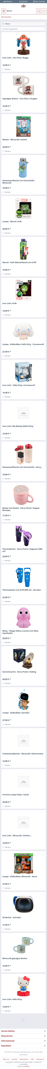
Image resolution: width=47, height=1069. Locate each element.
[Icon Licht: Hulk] (23, 290)
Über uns (6, 1059)
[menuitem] (6, 11)
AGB (32, 1059)
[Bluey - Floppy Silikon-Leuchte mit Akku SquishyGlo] (23, 617)
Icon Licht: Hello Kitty (12, 999)
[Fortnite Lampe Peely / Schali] (23, 781)
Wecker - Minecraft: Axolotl (14, 139)
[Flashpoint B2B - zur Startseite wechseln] (23, 5)
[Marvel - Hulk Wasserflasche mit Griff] (23, 249)
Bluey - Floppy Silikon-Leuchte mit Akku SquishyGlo (20, 632)
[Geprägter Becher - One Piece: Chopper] (23, 85)
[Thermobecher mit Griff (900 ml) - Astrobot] (23, 576)
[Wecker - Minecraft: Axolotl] (23, 126)
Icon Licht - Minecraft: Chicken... (17, 835)
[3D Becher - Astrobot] (23, 904)
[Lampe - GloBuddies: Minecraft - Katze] (23, 863)
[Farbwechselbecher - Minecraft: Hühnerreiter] (23, 740)
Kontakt (14, 1059)
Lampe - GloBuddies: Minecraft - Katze (19, 876)
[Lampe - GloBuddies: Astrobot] (23, 699)
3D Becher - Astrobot (11, 917)
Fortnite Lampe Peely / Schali (15, 794)
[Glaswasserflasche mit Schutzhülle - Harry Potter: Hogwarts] (23, 454)
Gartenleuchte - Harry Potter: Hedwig (19, 672)
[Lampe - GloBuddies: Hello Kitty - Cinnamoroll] (23, 331)
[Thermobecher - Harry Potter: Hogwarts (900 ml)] (23, 535)
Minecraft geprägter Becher (14, 958)
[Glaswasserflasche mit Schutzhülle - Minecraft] (23, 167)
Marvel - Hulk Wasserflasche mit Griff (19, 262)
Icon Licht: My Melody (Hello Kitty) (17, 426)
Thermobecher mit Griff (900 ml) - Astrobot (21, 590)
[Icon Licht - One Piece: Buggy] (23, 44)
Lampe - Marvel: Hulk (12, 221)
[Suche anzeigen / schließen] (38, 11)
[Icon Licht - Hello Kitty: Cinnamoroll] (23, 372)
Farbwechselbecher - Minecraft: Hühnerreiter (22, 754)
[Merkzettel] (44, 11)
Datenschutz (24, 1059)
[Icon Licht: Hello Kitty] (23, 986)
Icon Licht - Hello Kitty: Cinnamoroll (18, 385)
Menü (9, 10)
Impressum (40, 1059)
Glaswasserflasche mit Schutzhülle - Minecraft (18, 181)
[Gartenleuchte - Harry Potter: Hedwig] (23, 658)
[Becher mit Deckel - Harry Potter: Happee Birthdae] (23, 495)
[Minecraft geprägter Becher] (23, 945)
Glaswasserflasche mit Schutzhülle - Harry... (22, 467)
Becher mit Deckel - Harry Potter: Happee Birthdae (20, 509)
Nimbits (27, 1066)
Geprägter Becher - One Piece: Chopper (19, 99)
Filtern (7, 24)
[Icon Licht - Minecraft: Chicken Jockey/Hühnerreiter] (23, 822)
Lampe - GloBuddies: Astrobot (15, 713)
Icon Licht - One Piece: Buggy (15, 58)
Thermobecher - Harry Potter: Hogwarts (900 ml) (22, 550)
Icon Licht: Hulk (9, 303)
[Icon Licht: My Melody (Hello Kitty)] (23, 413)
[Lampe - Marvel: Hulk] (23, 208)
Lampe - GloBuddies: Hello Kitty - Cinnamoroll (23, 344)
